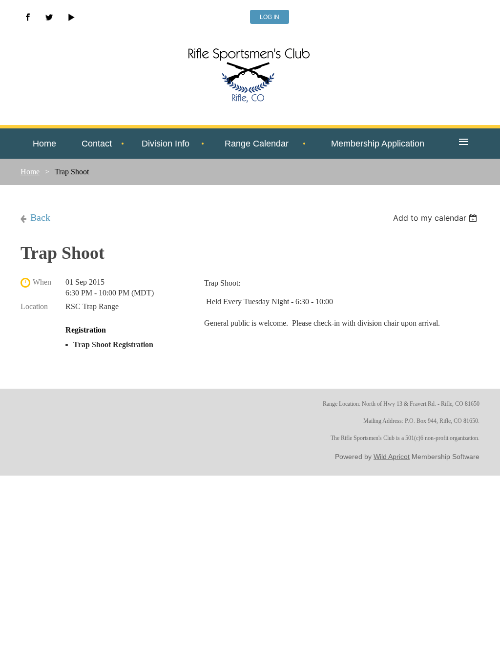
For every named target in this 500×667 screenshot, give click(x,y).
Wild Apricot (392, 456)
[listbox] (436, 218)
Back (40, 217)
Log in (269, 17)
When (42, 282)
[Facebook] (28, 17)
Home (30, 171)
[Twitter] (49, 17)
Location (34, 306)
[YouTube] (70, 17)
